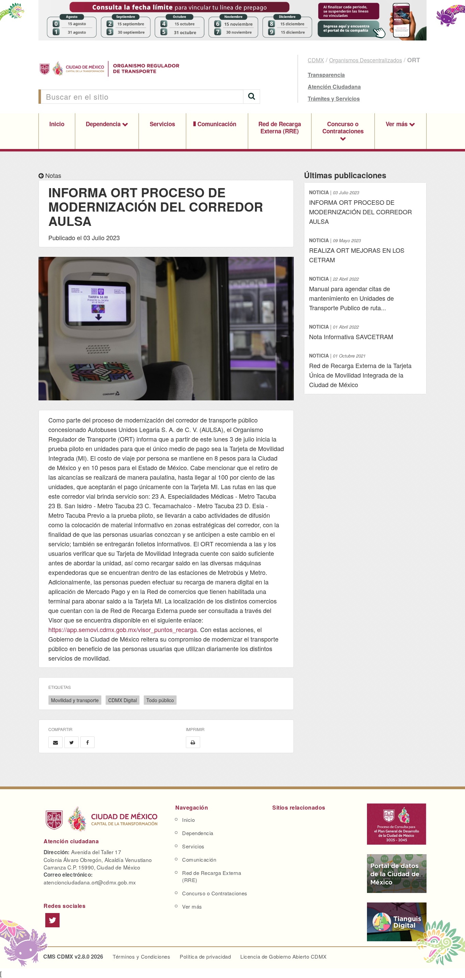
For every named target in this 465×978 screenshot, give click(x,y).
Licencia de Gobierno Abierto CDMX (283, 956)
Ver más (397, 124)
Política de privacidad (205, 956)
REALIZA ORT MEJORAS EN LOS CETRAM (356, 250)
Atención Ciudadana (334, 86)
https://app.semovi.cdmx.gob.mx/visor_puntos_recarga (122, 629)
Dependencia (104, 124)
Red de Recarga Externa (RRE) (279, 127)
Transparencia (326, 75)
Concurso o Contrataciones (343, 127)
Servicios (162, 124)
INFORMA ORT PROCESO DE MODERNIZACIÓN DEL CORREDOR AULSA (360, 207)
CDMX (316, 60)
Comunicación (216, 124)
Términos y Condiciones (141, 956)
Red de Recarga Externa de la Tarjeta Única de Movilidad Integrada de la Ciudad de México (360, 370)
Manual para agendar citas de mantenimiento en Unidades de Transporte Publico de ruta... (351, 293)
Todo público (160, 700)
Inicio (56, 124)
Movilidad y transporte (75, 700)
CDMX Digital (122, 700)
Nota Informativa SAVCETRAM (351, 332)
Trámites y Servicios (334, 98)
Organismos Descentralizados (365, 60)
